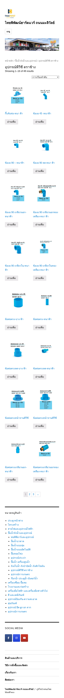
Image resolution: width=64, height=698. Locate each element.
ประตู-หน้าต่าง (15, 520)
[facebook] (8, 638)
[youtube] (24, 638)
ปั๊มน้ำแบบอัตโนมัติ (21, 549)
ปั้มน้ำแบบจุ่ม (17, 545)
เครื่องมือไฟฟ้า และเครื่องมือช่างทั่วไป (27, 591)
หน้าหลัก (9, 61)
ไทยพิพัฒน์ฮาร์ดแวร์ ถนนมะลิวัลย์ (30, 23)
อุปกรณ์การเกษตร (20, 574)
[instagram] (16, 638)
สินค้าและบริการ (13, 658)
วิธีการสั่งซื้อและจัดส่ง (16, 665)
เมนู (8, 31)
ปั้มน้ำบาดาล (17, 541)
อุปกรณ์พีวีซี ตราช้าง (21, 570)
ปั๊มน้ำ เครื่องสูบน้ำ (20, 562)
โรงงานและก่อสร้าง (18, 586)
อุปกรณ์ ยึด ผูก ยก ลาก (19, 607)
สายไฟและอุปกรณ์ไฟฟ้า (20, 529)
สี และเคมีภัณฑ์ (16, 595)
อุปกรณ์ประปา (18, 558)
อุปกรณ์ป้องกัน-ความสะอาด (22, 599)
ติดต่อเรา (9, 680)
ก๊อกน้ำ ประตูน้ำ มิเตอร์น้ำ (24, 578)
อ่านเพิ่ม (11, 121)
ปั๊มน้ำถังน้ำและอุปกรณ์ (26, 61)
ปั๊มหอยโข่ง (17, 553)
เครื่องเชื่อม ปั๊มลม (17, 582)
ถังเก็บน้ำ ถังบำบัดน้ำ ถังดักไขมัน (28, 566)
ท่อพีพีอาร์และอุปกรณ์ (22, 537)
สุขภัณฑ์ (12, 603)
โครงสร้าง (13, 524)
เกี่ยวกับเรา (10, 672)
